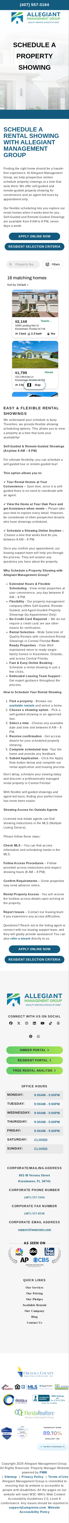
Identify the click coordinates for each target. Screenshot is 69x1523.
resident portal (33, 1060)
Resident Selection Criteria (34, 246)
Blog (34, 1316)
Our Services (34, 1287)
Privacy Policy (32, 1476)
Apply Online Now (34, 236)
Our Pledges (34, 1299)
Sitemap (10, 1476)
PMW (43, 1472)
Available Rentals (34, 1305)
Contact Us (34, 1322)
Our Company (35, 1310)
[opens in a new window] (34, 1435)
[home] (34, 25)
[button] (11, 1023)
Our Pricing (34, 1293)
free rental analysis (33, 1070)
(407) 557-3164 (34, 4)
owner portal (33, 1050)
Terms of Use (58, 1476)
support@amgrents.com (34, 1229)
